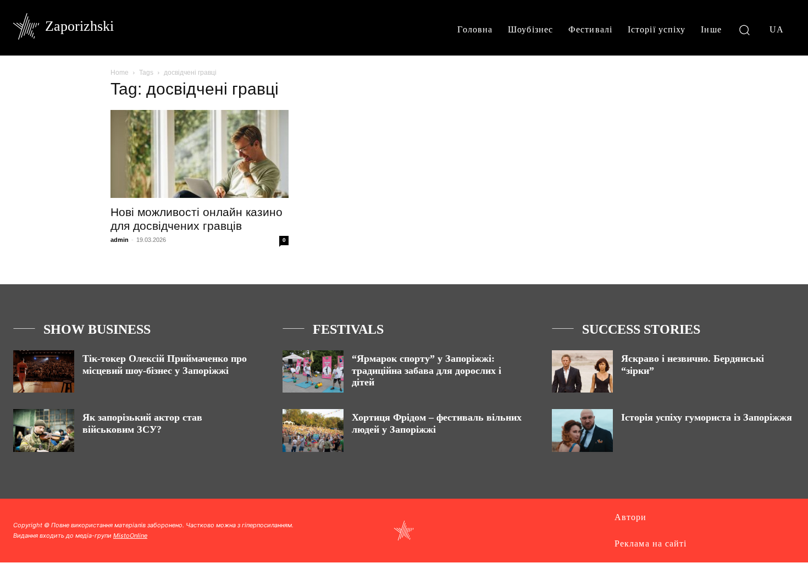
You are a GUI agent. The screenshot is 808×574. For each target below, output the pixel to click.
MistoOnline (130, 535)
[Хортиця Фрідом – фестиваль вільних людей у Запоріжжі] (313, 430)
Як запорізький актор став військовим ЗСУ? (142, 423)
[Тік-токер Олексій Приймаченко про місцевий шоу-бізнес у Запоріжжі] (43, 371)
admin (119, 239)
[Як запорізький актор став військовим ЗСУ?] (43, 430)
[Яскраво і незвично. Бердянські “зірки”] (582, 371)
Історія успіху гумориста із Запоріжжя (706, 417)
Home (119, 72)
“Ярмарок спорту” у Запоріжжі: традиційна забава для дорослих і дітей (426, 370)
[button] (744, 29)
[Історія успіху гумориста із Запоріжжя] (582, 430)
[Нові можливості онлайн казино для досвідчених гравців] (199, 154)
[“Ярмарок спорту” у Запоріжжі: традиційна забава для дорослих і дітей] (313, 371)
